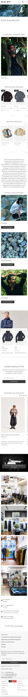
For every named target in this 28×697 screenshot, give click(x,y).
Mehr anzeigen (23, 395)
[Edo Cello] (7, 97)
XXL (8, 110)
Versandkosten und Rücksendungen (11, 637)
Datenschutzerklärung (7, 642)
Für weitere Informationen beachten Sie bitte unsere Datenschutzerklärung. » (22, 686)
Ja (10, 681)
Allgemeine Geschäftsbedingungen (11, 639)
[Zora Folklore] (20, 133)
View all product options (7, 352)
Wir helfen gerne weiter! (7, 618)
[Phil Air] (20, 97)
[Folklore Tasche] (7, 133)
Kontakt (3, 644)
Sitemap (3, 646)
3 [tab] (13, 80)
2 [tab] (12, 80)
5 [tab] (15, 80)
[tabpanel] (14, 58)
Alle (26, 124)
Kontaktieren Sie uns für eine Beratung (14, 466)
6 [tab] (16, 80)
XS (14, 110)
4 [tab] (14, 80)
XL (5, 110)
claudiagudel (18, 626)
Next (26, 116)
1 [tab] (11, 80)
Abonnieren (14, 381)
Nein (14, 681)
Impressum (4, 634)
